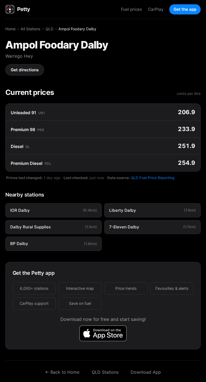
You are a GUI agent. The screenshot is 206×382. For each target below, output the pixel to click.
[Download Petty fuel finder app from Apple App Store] (103, 333)
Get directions (25, 69)
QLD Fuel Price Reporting (152, 178)
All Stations (30, 29)
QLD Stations (105, 372)
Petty (23, 9)
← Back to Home (62, 372)
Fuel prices (131, 9)
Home (10, 29)
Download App (146, 372)
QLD (49, 29)
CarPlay (155, 9)
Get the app (185, 9)
